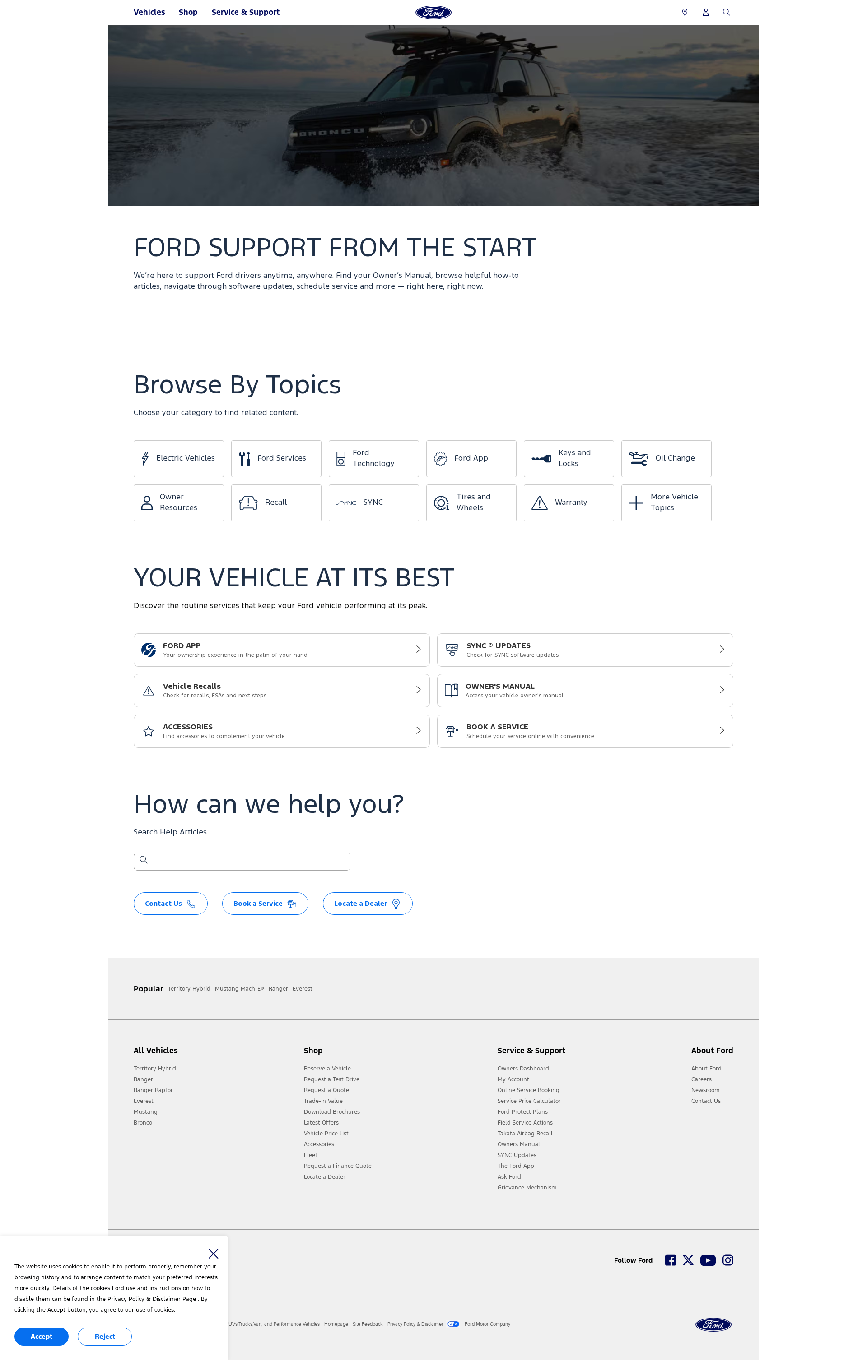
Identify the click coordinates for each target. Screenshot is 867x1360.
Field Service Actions (525, 1122)
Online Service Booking (528, 1090)
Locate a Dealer (324, 1176)
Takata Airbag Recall (525, 1133)
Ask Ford (509, 1176)
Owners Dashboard (523, 1068)
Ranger (143, 1079)
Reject (105, 1336)
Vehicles (149, 12)
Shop (188, 12)
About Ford (706, 1068)
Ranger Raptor (153, 1090)
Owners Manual (519, 1144)
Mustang (146, 1112)
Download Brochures (332, 1112)
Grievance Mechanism (527, 1187)
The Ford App (516, 1166)
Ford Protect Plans (523, 1112)
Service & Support (246, 12)
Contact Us (706, 1101)
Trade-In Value (323, 1101)
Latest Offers (321, 1122)
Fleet (310, 1155)
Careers (701, 1079)
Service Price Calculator (529, 1101)
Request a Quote (326, 1090)
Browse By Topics (237, 385)
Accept (41, 1336)
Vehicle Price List (326, 1133)
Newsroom (705, 1090)
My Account (513, 1079)
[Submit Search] (143, 861)
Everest (144, 1101)
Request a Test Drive (331, 1079)
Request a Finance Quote (338, 1166)
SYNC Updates (517, 1155)
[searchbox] (247, 862)
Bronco (143, 1122)
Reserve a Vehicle (327, 1068)
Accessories (319, 1144)
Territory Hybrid (155, 1068)
